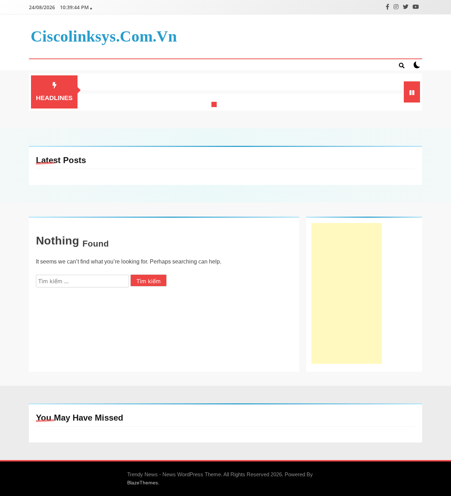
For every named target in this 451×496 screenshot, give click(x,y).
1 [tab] (214, 105)
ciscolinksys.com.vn (104, 36)
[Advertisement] (346, 293)
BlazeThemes (142, 482)
